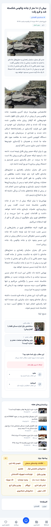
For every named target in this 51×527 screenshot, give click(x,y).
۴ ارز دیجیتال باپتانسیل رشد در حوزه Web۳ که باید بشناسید (20, 417)
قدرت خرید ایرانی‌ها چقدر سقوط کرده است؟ (23, 409)
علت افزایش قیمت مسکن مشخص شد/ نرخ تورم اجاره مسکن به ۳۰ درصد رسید (21, 427)
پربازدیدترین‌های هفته (39, 404)
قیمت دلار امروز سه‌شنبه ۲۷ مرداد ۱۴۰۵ (24, 435)
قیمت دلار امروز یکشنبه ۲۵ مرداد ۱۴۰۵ (24, 443)
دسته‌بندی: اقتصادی (37, 17)
